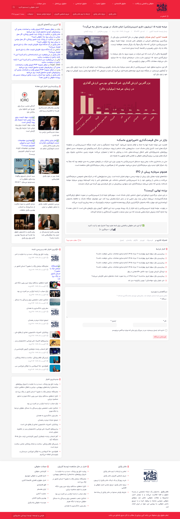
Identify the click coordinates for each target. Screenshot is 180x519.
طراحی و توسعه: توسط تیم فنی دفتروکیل (28, 515)
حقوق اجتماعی (81, 3)
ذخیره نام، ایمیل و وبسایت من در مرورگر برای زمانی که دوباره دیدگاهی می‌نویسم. (138, 330)
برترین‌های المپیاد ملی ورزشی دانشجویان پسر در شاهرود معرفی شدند (37, 430)
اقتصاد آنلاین (153, 31)
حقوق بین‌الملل (60, 3)
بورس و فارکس (102, 31)
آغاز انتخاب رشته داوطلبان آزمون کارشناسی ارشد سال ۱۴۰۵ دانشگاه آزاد (36, 438)
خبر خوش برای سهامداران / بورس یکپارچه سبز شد (147, 280)
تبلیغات (30, 14)
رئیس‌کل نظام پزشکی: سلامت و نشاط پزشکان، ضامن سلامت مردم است (36, 445)
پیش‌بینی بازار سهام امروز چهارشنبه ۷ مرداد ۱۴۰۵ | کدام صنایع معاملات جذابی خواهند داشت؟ (131, 254)
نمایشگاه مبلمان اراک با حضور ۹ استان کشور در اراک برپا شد (36, 392)
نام (164, 321)
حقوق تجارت (100, 3)
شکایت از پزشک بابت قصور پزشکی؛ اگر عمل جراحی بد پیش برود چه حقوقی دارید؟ (38, 35)
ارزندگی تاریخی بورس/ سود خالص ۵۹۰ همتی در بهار (146, 272)
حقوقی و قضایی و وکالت (144, 3)
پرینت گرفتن (88, 31)
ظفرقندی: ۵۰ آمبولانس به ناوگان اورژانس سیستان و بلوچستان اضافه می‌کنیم (39, 453)
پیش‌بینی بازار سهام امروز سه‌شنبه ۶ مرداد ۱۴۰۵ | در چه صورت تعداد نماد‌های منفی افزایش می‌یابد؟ (129, 276)
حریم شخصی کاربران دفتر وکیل (115, 476)
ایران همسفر (41, 489)
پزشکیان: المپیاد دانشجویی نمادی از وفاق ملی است (39, 424)
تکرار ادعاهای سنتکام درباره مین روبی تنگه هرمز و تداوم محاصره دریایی (37, 397)
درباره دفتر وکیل (99, 14)
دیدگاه (163, 299)
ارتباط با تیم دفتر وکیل (81, 14)
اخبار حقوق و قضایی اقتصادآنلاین (34, 480)
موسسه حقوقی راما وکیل (37, 503)
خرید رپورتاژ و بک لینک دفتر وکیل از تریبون (110, 480)
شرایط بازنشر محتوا (44, 14)
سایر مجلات (41, 3)
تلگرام (136, 240)
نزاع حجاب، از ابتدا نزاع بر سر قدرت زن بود (42, 404)
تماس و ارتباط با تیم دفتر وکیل (114, 471)
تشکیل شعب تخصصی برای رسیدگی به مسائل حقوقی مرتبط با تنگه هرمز (36, 409)
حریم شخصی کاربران (61, 14)
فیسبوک (150, 240)
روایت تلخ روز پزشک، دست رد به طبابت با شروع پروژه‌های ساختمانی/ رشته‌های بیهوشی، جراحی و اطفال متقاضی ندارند (36, 385)
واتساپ (128, 240)
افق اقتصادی (41, 485)
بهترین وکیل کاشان (39, 498)
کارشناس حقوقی (40, 471)
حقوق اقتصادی (120, 3)
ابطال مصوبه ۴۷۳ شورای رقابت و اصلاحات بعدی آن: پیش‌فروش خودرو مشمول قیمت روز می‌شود (37, 30)
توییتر (142, 240)
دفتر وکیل (112, 14)
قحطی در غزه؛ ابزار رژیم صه (157, 16)
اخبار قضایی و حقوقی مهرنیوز (35, 476)
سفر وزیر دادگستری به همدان (47, 415)
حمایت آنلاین (41, 494)
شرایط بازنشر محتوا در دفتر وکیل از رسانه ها (110, 492)
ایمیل (122, 240)
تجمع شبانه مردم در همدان (48, 420)
